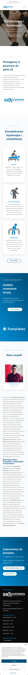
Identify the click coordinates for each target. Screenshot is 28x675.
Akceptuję (14, 661)
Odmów (14, 665)
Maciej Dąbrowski (15, 309)
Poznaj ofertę (14, 35)
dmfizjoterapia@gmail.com (14, 568)
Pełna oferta (14, 260)
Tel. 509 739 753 (10, 573)
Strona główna (7, 640)
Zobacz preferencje (14, 669)
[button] (26, 644)
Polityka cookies (13, 672)
